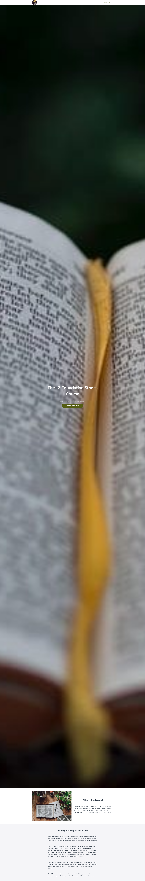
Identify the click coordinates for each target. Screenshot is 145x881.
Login (105, 2)
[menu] (108, 2)
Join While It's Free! (72, 405)
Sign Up (111, 2)
